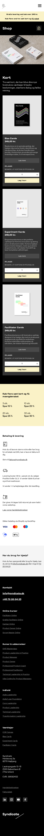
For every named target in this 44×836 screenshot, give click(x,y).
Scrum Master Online (11, 633)
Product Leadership (11, 708)
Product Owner (9, 662)
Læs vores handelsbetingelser (15, 510)
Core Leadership (9, 703)
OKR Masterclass (10, 649)
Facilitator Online (10, 616)
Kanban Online (9, 624)
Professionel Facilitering (13, 670)
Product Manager (10, 657)
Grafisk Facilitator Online (13, 620)
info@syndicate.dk (20, 564)
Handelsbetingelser (11, 788)
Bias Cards (7, 737)
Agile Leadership (10, 695)
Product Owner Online (12, 628)
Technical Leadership (11, 712)
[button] (39, 5)
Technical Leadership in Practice (16, 674)
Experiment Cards (10, 741)
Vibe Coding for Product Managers (17, 679)
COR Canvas (8, 732)
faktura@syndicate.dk (18, 460)
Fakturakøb (7, 792)
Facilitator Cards (9, 745)
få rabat (35, 19)
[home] (3, 6)
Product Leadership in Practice (15, 653)
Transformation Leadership (14, 716)
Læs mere (22, 160)
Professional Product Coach (14, 666)
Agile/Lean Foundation (12, 699)
